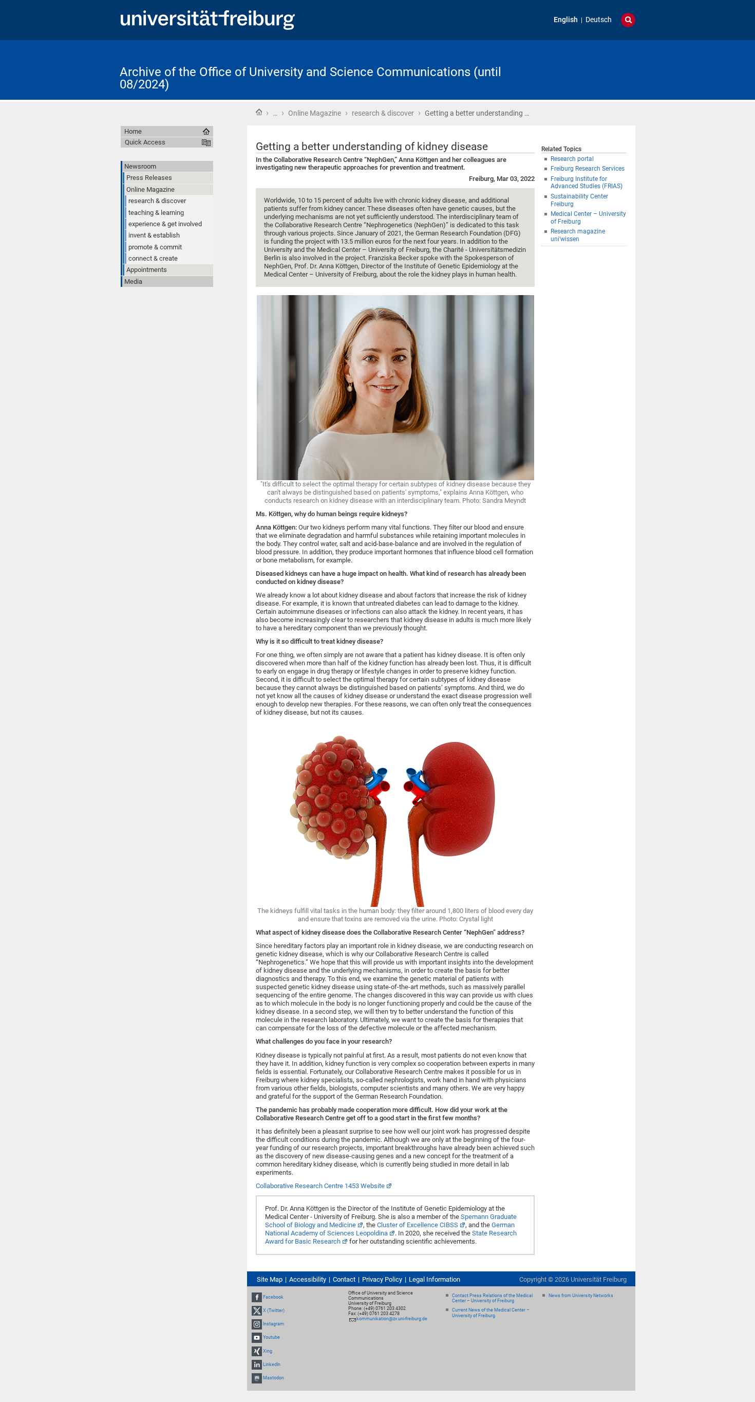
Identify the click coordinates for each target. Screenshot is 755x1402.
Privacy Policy (382, 1279)
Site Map (269, 1279)
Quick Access (145, 142)
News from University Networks (581, 1295)
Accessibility (307, 1279)
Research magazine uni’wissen (578, 235)
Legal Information (434, 1279)
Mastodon (273, 1377)
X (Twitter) (274, 1310)
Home (259, 112)
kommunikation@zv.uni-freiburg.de (391, 1318)
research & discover (383, 113)
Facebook (273, 1297)
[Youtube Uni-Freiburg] (257, 1337)
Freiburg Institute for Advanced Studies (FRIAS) (586, 182)
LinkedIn (271, 1364)
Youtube (271, 1337)
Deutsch (599, 19)
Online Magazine (314, 113)
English (566, 19)
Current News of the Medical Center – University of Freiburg (491, 1312)
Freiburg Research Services (588, 168)
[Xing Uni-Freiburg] (257, 1351)
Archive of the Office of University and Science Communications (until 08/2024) (310, 78)
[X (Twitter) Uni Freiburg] (257, 1310)
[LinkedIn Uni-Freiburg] (257, 1364)
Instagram (273, 1323)
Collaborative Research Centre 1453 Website (320, 1186)
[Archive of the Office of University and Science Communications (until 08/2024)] (585, 69)
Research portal (572, 158)
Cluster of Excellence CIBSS (417, 1225)
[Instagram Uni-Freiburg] (257, 1323)
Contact (344, 1279)
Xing (267, 1351)
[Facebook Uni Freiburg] (257, 1297)
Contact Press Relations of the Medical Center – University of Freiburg (492, 1298)
